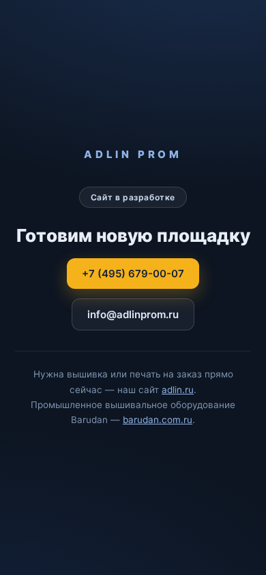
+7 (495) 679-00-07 (133, 273)
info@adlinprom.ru (133, 314)
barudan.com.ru (157, 419)
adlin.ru (178, 389)
